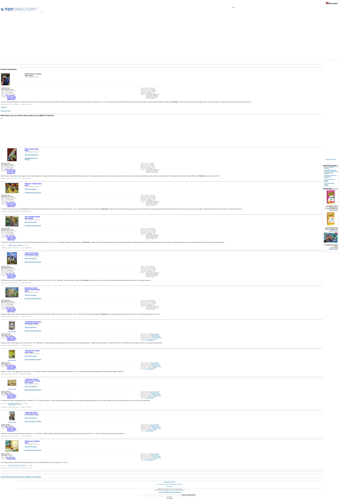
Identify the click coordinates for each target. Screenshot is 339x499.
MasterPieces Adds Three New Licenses (330, 176)
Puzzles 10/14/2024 (329, 167)
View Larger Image (12, 331)
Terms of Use (182, 490)
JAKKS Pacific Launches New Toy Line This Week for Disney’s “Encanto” (331, 171)
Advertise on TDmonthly (331, 159)
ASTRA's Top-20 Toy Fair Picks (17, 465)
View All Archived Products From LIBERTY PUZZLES (21, 477)
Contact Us (162, 484)
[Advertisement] (242, 34)
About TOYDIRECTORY (169, 482)
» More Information (333, 210)
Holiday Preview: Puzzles (15, 245)
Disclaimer (173, 490)
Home (158, 484)
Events (181, 484)
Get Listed (167, 484)
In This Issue (11, 404)
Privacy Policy (169, 486)
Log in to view (155, 334)
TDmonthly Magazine (174, 484)
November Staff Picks (14, 403)
